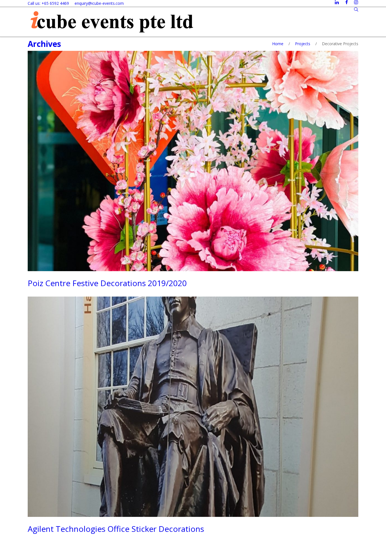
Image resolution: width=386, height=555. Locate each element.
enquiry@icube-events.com (99, 3)
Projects (302, 43)
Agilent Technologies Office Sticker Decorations (116, 528)
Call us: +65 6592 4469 (48, 3)
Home (277, 43)
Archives (44, 43)
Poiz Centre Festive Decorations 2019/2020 (107, 283)
